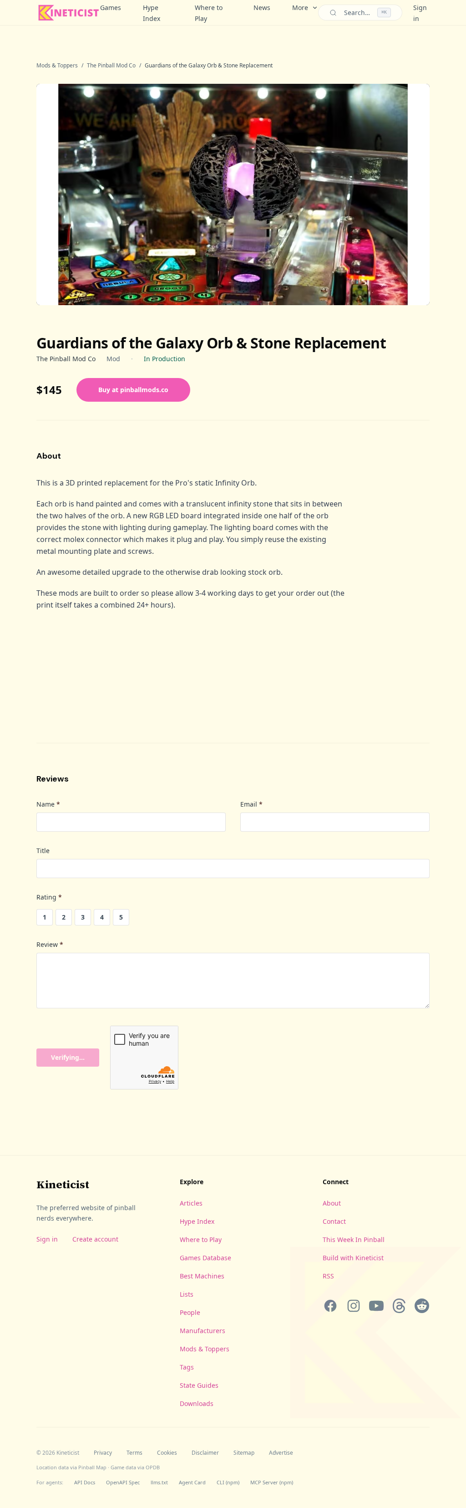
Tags (187, 1367)
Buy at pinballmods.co (133, 389)
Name (48, 804)
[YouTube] (376, 1306)
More (300, 7)
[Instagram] (353, 1306)
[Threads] (399, 1306)
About (332, 1203)
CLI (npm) (228, 1482)
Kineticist (62, 1184)
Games (110, 7)
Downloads (196, 1403)
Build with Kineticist (353, 1257)
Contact (334, 1221)
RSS (328, 1276)
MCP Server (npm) (271, 1482)
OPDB (153, 1467)
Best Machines (202, 1276)
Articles (191, 1203)
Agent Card (192, 1482)
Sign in (47, 1239)
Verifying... (68, 1057)
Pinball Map (92, 1467)
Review (49, 944)
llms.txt (159, 1482)
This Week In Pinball (354, 1239)
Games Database (205, 1257)
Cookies (167, 1453)
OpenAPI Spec (123, 1482)
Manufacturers (202, 1330)
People (190, 1312)
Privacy (103, 1453)
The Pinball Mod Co (111, 65)
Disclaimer (205, 1453)
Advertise (281, 1453)
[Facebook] (330, 1306)
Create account (95, 1239)
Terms (134, 1453)
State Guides (199, 1385)
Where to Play (209, 13)
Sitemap (243, 1453)
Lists (186, 1294)
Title (43, 850)
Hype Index (151, 13)
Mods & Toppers (57, 65)
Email (251, 804)
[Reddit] (422, 1306)
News (261, 7)
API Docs (84, 1482)
